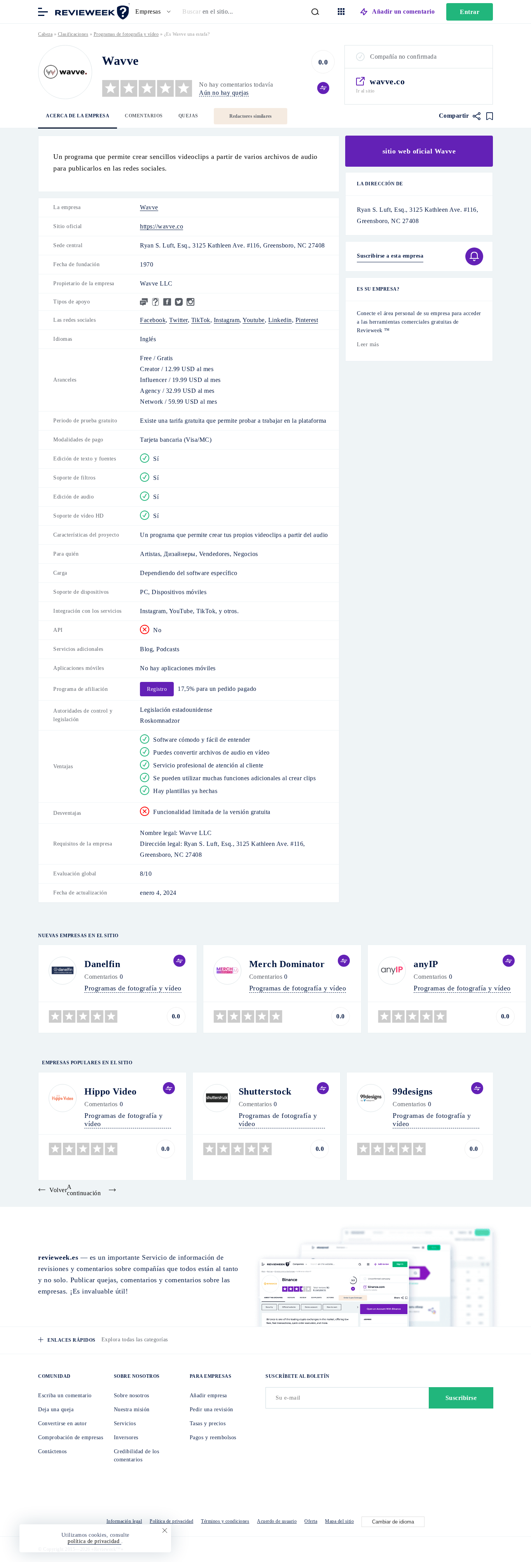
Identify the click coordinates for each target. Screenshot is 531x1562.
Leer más (368, 344)
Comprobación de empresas (70, 1437)
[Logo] (65, 72)
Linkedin (280, 320)
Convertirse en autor (62, 1423)
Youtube (254, 320)
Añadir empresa (208, 1395)
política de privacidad (94, 1541)
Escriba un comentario (65, 1395)
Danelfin (102, 964)
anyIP (426, 964)
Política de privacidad (171, 1521)
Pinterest (306, 320)
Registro (157, 689)
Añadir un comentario (403, 11)
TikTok (200, 320)
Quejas (188, 116)
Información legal (124, 1521)
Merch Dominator (287, 964)
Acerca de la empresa (77, 116)
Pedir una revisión (211, 1409)
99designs (413, 1091)
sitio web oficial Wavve (419, 151)
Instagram (227, 320)
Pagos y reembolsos (213, 1437)
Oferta (310, 1521)
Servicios (125, 1423)
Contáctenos (52, 1451)
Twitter (178, 320)
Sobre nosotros (131, 1395)
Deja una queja (55, 1409)
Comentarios (144, 116)
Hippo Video (110, 1091)
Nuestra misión (132, 1409)
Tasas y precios (208, 1423)
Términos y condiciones (225, 1521)
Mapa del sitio (339, 1521)
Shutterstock (265, 1091)
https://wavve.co (161, 226)
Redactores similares (250, 116)
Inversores (126, 1437)
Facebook (153, 320)
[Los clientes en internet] (90, 11)
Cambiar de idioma (393, 1522)
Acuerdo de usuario (277, 1521)
